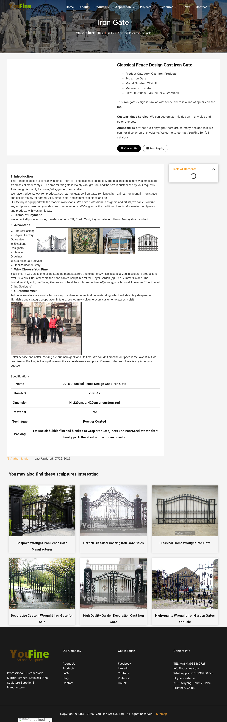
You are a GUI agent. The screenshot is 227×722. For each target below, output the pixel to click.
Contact (68, 683)
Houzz (122, 683)
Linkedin (123, 668)
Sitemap (161, 714)
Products (111, 32)
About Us (69, 663)
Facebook (124, 663)
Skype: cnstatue (184, 678)
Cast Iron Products (128, 32)
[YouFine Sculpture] (19, 6)
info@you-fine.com (186, 668)
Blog (66, 678)
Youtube (123, 673)
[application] (108, 7)
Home (101, 32)
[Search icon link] (214, 7)
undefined (37, 719)
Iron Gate (113, 22)
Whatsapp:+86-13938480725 (193, 673)
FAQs (66, 673)
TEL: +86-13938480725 (189, 663)
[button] (129, 148)
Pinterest (124, 678)
